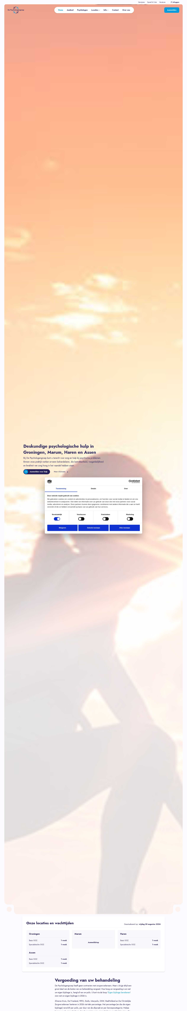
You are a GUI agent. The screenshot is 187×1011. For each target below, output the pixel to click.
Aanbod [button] (70, 10)
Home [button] (60, 10)
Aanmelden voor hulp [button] (38, 471)
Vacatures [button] (162, 2)
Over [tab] (126, 489)
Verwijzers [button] (141, 2)
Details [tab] (93, 489)
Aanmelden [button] (171, 10)
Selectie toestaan (93, 528)
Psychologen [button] (82, 10)
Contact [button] (115, 10)
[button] (16, 10)
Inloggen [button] (176, 2)
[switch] (81, 519)
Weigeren (62, 528)
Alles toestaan (124, 528)
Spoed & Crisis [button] (152, 2)
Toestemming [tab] (61, 489)
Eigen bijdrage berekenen (119, 992)
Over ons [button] (126, 10)
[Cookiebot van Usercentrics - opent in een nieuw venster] (130, 481)
